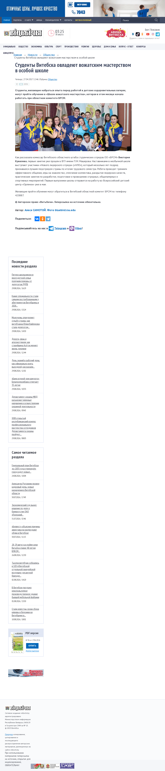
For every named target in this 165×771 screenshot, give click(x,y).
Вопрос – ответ (126, 46)
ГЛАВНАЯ (6, 20)
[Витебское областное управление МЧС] (67, 767)
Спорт (59, 46)
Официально (9, 46)
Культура (49, 46)
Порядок (9, 734)
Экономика (36, 46)
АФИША (39, 20)
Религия (85, 46)
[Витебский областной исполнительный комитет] (52, 767)
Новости (32, 54)
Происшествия (71, 46)
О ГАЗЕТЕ (28, 20)
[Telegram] (48, 218)
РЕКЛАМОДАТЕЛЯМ (52, 20)
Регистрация (155, 29)
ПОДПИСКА (17, 20)
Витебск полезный (83, 20)
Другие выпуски (32, 650)
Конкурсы (141, 46)
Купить (32, 645)
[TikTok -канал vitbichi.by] (138, 35)
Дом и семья (110, 46)
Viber (78, 228)
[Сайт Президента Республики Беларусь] (38, 767)
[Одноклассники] (42, 218)
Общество (23, 46)
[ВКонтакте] (37, 218)
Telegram (60, 228)
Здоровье (96, 46)
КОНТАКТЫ (68, 20)
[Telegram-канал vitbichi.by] (158, 35)
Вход (147, 29)
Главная (18, 54)
